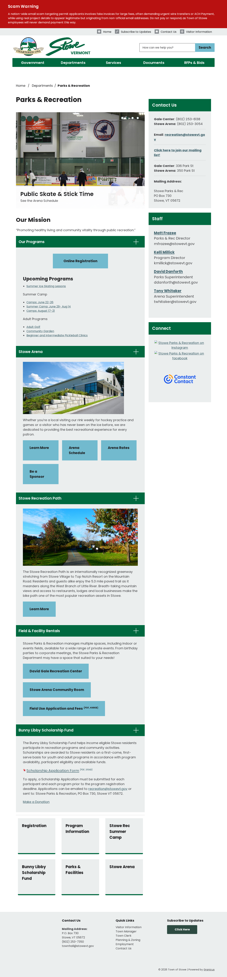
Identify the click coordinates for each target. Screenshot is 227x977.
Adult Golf (33, 327)
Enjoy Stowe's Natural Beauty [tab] (132, 118)
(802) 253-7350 (73, 942)
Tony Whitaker (167, 290)
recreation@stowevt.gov (107, 789)
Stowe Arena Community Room (57, 689)
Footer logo (23, 933)
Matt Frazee (165, 232)
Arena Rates (118, 447)
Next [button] (36, 118)
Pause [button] (23, 118)
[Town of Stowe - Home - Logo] (52, 47)
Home (20, 85)
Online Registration (80, 261)
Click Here (182, 929)
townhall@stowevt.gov (78, 946)
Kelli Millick (164, 252)
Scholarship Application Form (59, 770)
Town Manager (126, 931)
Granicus (209, 969)
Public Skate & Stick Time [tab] (127, 118)
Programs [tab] (122, 118)
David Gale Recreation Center (56, 671)
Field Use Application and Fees (64, 708)
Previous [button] (29, 118)
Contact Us (123, 948)
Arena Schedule (77, 450)
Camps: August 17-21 (40, 311)
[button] (80, 241)
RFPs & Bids (194, 62)
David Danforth (168, 271)
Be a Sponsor (37, 474)
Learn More (39, 447)
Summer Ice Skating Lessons (46, 286)
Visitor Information (129, 927)
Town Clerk (123, 936)
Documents (153, 62)
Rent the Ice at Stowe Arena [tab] (137, 118)
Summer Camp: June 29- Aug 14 (48, 306)
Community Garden (40, 331)
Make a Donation (36, 802)
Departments (73, 62)
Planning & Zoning (128, 940)
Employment (125, 944)
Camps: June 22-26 (39, 302)
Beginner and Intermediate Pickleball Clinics (57, 335)
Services (113, 62)
